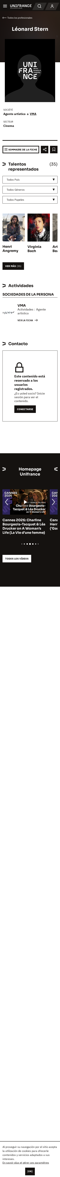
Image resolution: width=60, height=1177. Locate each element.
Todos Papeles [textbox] (15, 199)
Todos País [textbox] (13, 179)
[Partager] (44, 149)
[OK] (30, 1171)
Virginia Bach (34, 249)
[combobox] (30, 179)
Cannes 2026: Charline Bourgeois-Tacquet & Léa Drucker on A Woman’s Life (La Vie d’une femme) (23, 526)
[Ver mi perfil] (52, 6)
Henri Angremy (10, 249)
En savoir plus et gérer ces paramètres (25, 1162)
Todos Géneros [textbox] (16, 189)
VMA (33, 114)
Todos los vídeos (16, 558)
